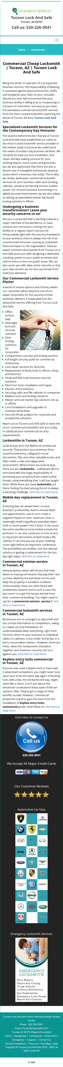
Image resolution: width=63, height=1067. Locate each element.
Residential (20, 1036)
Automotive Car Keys (31, 809)
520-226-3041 (39, 27)
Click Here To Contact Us (31, 717)
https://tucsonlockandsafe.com (31, 1028)
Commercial (35, 1036)
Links (55, 1043)
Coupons (31, 1040)
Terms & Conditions (15, 1043)
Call (32, 1062)
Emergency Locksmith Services (31, 934)
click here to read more (43, 492)
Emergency (18, 1040)
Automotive (51, 1036)
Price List (33, 1043)
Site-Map (45, 1043)
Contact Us (45, 1040)
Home (22, 49)
